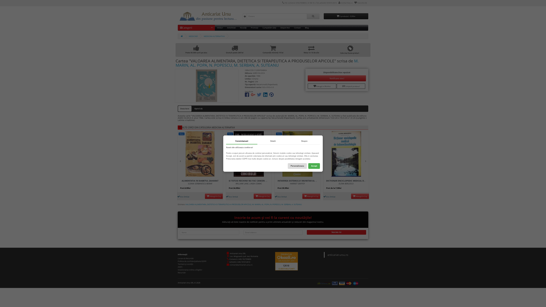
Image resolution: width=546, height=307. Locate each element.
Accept (314, 166)
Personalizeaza (297, 166)
